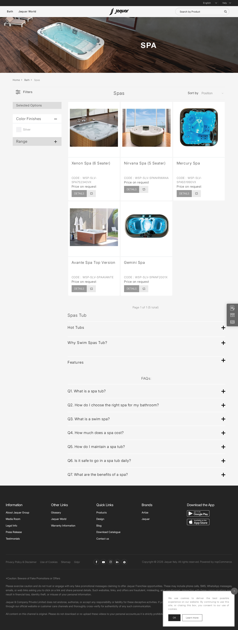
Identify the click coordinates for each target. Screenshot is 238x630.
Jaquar (146, 519)
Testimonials (13, 538)
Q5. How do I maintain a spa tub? (96, 446)
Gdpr (77, 562)
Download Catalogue (108, 532)
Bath (10, 11)
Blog (99, 525)
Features (76, 362)
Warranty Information (63, 525)
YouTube (103, 562)
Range (21, 141)
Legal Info (11, 525)
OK (174, 617)
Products (101, 512)
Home (16, 79)
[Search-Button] (225, 11)
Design (100, 519)
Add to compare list (91, 193)
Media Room (13, 519)
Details (79, 193)
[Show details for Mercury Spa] (199, 128)
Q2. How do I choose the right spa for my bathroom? (113, 405)
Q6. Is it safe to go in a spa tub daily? (99, 460)
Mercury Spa (188, 163)
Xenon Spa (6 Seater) (91, 163)
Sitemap (66, 562)
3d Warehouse (124, 562)
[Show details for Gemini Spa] (146, 227)
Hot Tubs (76, 327)
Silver (27, 129)
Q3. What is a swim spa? (89, 419)
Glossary (56, 512)
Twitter (110, 562)
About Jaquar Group (17, 512)
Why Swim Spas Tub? (87, 342)
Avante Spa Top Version (94, 262)
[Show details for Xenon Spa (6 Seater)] (94, 128)
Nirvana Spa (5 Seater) (145, 163)
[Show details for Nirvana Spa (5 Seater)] (146, 128)
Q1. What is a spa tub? (87, 391)
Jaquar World (27, 11)
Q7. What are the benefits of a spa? (98, 474)
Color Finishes (28, 119)
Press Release (14, 532)
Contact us (102, 538)
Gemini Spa (134, 262)
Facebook (96, 562)
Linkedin (117, 562)
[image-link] (198, 513)
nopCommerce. (223, 561)
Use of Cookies (48, 562)
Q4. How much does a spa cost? (96, 433)
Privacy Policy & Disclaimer (21, 562)
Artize (145, 512)
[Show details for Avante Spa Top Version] (94, 227)
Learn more (194, 617)
